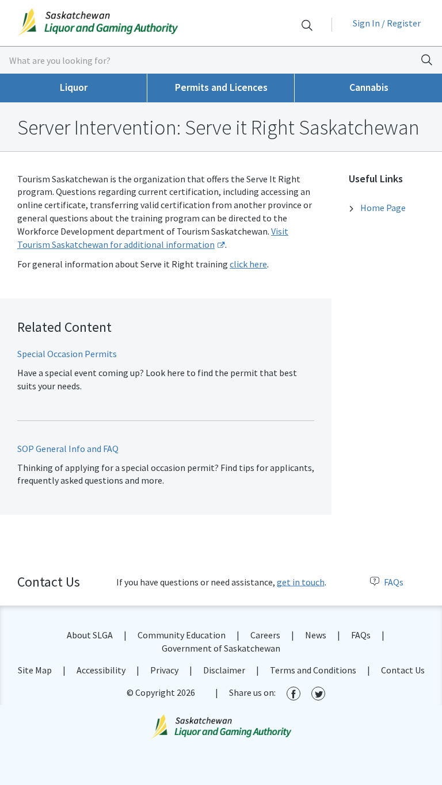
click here (248, 264)
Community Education (182, 635)
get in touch (301, 582)
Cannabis (368, 87)
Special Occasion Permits (67, 353)
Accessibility (101, 670)
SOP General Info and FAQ (68, 448)
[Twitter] (318, 693)
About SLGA (90, 635)
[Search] (306, 25)
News (315, 635)
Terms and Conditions (313, 670)
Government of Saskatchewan (221, 648)
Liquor (73, 87)
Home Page (383, 207)
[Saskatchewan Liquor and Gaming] (110, 22)
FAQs (393, 582)
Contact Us (403, 670)
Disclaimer (224, 670)
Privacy (164, 670)
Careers (265, 635)
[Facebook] (293, 693)
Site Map (35, 670)
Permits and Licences (221, 87)
